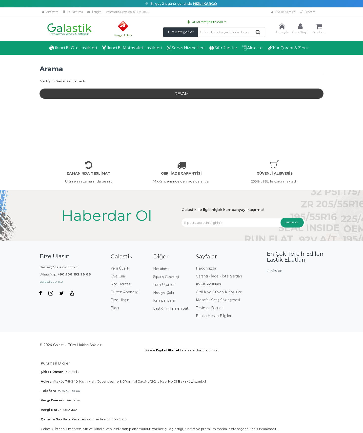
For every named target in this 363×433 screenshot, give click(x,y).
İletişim (96, 12)
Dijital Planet (168, 350)
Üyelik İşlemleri (285, 12)
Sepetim (309, 12)
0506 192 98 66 (139, 12)
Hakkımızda (74, 12)
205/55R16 (274, 271)
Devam (181, 93)
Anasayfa (51, 12)
